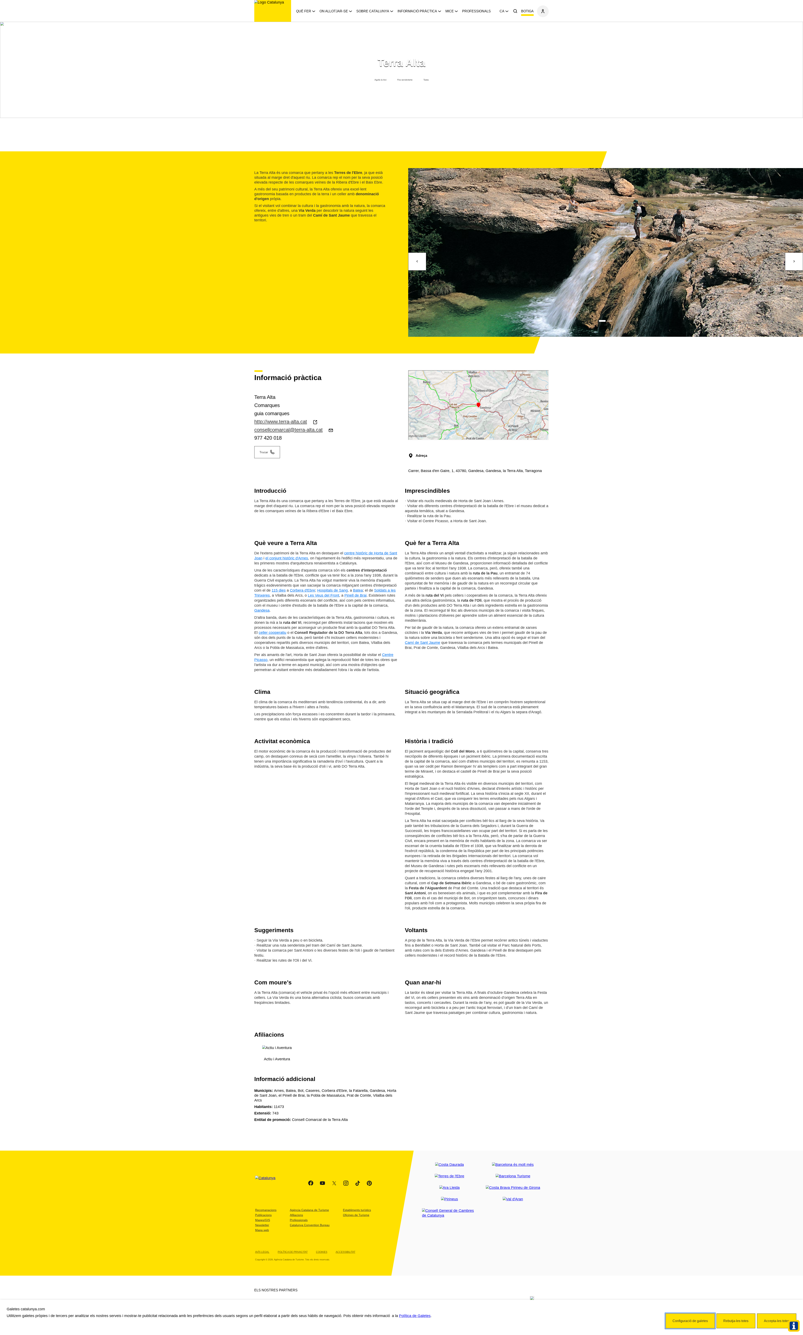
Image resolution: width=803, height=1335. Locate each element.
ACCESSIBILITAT (345, 1252)
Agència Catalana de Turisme (309, 1210)
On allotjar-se (334, 11)
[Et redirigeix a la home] (272, 11)
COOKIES (321, 1252)
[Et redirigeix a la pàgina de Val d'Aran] (513, 1199)
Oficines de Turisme (356, 1215)
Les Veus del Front (323, 595)
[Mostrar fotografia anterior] (417, 262)
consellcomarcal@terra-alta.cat (288, 430)
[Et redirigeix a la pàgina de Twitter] (334, 1183)
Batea (358, 590)
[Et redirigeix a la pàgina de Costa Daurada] (449, 1164)
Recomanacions (265, 1210)
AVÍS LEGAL (262, 1252)
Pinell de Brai (355, 595)
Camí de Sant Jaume (422, 643)
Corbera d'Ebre (302, 590)
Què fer (303, 11)
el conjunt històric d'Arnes (286, 558)
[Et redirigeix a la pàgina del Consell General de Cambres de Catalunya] (449, 1213)
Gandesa (262, 610)
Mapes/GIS (262, 1220)
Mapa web (262, 1230)
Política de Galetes (415, 1316)
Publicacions (263, 1215)
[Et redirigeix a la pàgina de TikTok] (357, 1183)
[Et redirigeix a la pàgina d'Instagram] (345, 1183)
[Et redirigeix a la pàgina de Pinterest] (369, 1183)
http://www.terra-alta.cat (280, 421)
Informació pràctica (417, 11)
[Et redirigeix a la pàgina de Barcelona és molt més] (513, 1164)
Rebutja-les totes (735, 1321)
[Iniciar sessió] (543, 11)
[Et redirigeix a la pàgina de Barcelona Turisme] (513, 1176)
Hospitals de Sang (332, 590)
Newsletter (262, 1225)
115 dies (279, 590)
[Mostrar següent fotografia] (794, 262)
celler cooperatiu (272, 632)
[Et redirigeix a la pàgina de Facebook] (310, 1183)
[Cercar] (515, 11)
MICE (449, 11)
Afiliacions (296, 1215)
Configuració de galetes (690, 1321)
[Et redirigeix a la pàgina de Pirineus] (449, 1199)
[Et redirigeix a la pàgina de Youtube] (322, 1183)
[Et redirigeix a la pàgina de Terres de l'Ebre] (449, 1176)
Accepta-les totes (776, 1321)
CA (502, 11)
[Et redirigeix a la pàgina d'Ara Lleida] (449, 1187)
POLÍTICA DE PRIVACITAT (293, 1252)
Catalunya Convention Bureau (310, 1225)
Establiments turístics (357, 1210)
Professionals (476, 11)
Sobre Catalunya (372, 11)
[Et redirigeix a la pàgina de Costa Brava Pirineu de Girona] (513, 1187)
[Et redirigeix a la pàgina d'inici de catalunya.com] (268, 1183)
